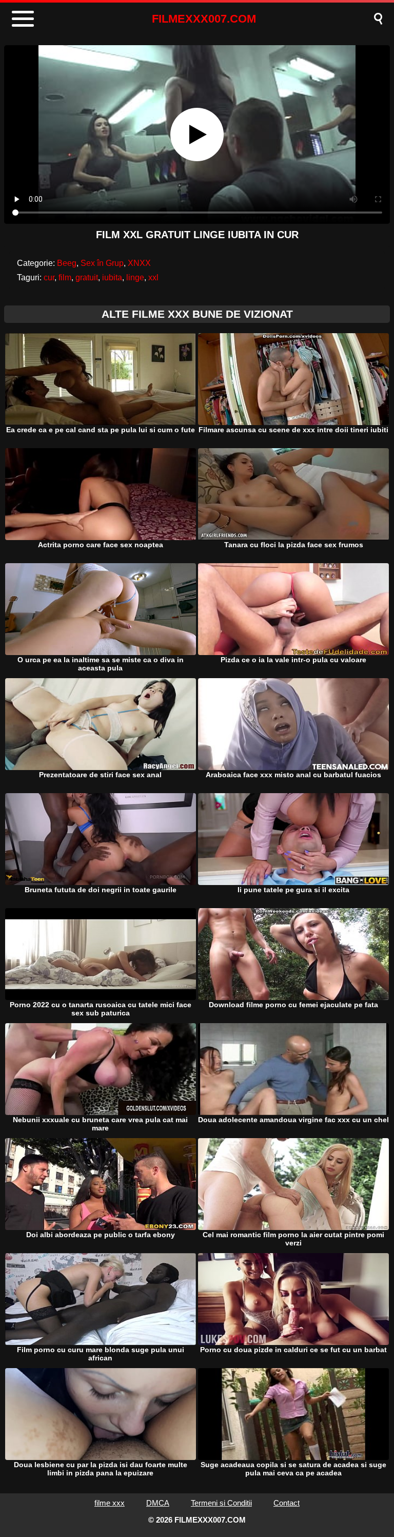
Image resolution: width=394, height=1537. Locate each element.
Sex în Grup (102, 263)
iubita (112, 277)
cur (49, 277)
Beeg (66, 263)
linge (135, 277)
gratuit (86, 277)
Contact (286, 1502)
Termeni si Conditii (221, 1502)
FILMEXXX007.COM (204, 18)
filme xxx (109, 1502)
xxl (153, 277)
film (64, 277)
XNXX (139, 263)
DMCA (157, 1502)
